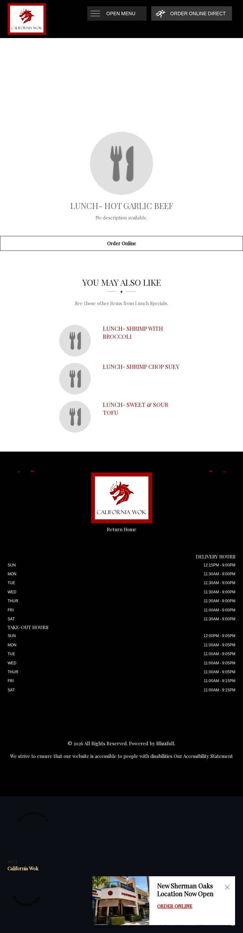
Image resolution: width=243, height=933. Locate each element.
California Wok (23, 868)
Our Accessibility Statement (203, 756)
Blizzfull (165, 743)
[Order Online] (121, 163)
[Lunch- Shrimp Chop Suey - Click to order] (76, 379)
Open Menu (120, 13)
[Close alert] (227, 887)
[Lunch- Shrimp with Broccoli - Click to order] (76, 340)
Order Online (121, 243)
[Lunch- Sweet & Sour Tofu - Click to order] (76, 417)
